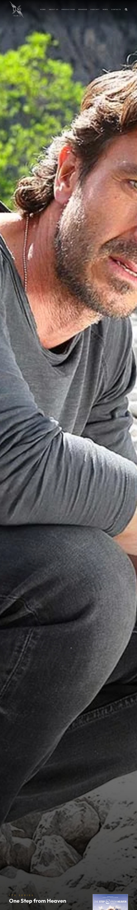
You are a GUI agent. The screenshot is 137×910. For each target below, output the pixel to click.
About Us (53, 9)
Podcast (95, 9)
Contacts (116, 9)
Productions (68, 9)
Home (43, 9)
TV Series (21, 895)
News (105, 9)
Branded (83, 9)
